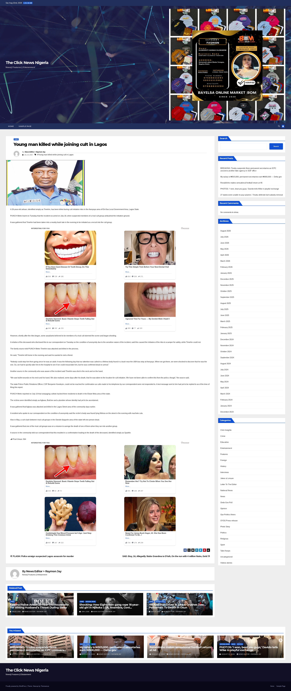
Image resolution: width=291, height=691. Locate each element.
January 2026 (226, 273)
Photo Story (225, 527)
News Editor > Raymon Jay (35, 152)
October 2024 (226, 352)
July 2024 (224, 370)
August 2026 (225, 231)
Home (11, 126)
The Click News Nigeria (27, 62)
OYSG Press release (229, 521)
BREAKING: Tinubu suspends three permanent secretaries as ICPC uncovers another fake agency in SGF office (37, 650)
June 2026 (224, 243)
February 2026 (226, 267)
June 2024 (224, 376)
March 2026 (225, 261)
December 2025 (227, 279)
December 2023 (227, 412)
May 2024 (224, 382)
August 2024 (225, 364)
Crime (16, 139)
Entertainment (226, 448)
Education (224, 442)
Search (223, 138)
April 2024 (224, 388)
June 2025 (224, 315)
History (223, 466)
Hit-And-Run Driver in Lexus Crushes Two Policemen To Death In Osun (176, 606)
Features (224, 454)
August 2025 (225, 303)
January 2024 (226, 406)
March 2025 (225, 321)
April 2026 (224, 255)
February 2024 (226, 400)
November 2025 (227, 285)
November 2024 (227, 346)
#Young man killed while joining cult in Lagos (55, 155)
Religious (224, 539)
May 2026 (224, 249)
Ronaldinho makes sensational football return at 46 (241, 183)
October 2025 (226, 291)
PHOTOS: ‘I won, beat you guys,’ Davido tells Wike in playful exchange (249, 189)
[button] (279, 126)
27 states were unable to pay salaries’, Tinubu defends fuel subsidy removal (251, 195)
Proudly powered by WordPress (16, 686)
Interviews (224, 472)
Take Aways (225, 551)
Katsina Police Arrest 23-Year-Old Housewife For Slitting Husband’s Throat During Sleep (39, 606)
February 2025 (226, 327)
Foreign (223, 460)
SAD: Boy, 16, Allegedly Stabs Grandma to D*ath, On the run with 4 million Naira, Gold (165, 556)
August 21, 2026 (18, 654)
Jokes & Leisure (227, 478)
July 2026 (224, 237)
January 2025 (226, 334)
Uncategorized (226, 557)
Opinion (223, 509)
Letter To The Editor (228, 484)
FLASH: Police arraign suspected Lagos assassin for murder (43, 556)
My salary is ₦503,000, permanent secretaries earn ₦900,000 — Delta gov (251, 177)
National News (90, 601)
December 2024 (227, 340)
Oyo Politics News (228, 515)
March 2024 (225, 394)
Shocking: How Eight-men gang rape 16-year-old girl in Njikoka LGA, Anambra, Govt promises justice (109, 607)
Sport (222, 545)
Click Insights (226, 430)
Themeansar (45, 686)
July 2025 (224, 309)
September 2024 (227, 358)
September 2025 (227, 297)
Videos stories (226, 563)
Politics (223, 533)
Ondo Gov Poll (226, 503)
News (222, 497)
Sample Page (25, 126)
